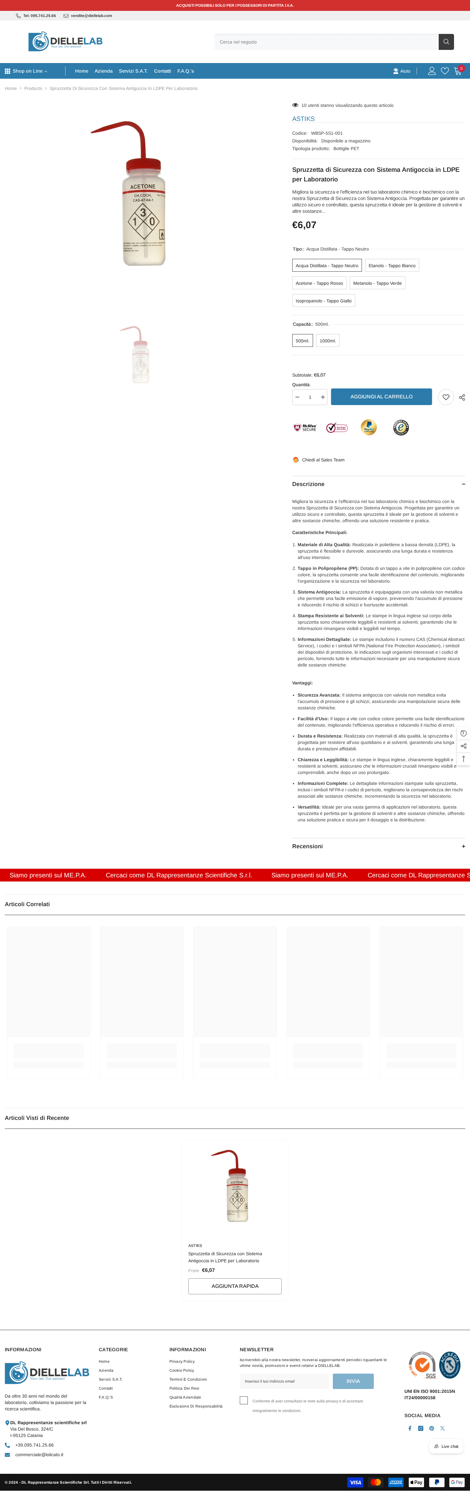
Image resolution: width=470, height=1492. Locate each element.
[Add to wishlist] (446, 397)
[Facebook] (409, 1428)
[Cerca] (334, 42)
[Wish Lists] (445, 71)
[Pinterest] (431, 1428)
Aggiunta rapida (235, 1286)
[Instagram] (420, 1428)
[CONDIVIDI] (459, 397)
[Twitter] (442, 1428)
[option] (139, 198)
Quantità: (301, 384)
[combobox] (326, 42)
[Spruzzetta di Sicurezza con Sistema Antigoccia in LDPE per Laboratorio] (235, 1188)
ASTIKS (303, 118)
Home (11, 88)
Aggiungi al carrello (383, 396)
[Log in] (432, 71)
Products (33, 88)
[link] (402, 70)
